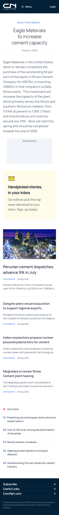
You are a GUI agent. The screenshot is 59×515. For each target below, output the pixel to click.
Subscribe (10, 484)
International (32, 22)
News (20, 22)
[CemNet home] (9, 7)
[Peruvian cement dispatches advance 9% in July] (29, 244)
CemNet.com (12, 494)
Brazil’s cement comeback (22, 442)
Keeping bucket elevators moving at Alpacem (27, 452)
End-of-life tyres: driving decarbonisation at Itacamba (31, 431)
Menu (28, 6)
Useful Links (11, 489)
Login (53, 6)
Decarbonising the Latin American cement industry (31, 464)
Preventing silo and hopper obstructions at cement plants (31, 419)
